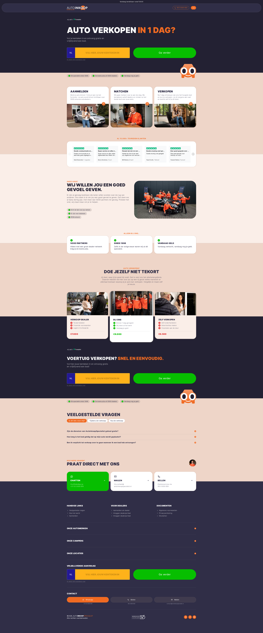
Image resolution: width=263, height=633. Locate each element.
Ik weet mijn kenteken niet (76, 59)
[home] (77, 8)
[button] (193, 8)
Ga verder (165, 52)
